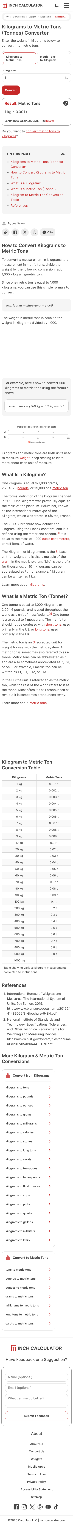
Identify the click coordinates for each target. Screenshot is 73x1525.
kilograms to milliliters (20, 1231)
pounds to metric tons (20, 1278)
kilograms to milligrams (21, 1123)
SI (57, 552)
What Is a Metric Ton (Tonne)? (33, 189)
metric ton (60, 488)
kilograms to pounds (19, 1096)
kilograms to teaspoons (21, 1168)
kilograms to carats (18, 1159)
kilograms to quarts (18, 1213)
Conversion (19, 16)
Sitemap (36, 1497)
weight (24, 458)
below (49, 120)
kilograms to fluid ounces (22, 1186)
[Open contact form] (65, 103)
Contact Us (36, 1451)
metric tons (38, 703)
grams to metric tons (19, 1296)
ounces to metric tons (20, 1287)
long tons (42, 629)
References (19, 205)
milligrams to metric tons (22, 1305)
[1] (58, 532)
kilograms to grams (18, 1114)
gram (6, 561)
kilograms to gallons (19, 1222)
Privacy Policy (36, 1481)
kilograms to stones (18, 1141)
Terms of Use (36, 1474)
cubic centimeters (55, 539)
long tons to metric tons (21, 1314)
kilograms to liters (17, 1240)
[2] (50, 613)
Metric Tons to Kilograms (48, 58)
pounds (23, 488)
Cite (50, 232)
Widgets (36, 1459)
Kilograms (45, 16)
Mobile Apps (36, 1466)
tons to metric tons (18, 1269)
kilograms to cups (17, 1195)
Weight (32, 16)
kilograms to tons (17, 1087)
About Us (36, 1444)
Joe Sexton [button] (19, 223)
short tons (53, 624)
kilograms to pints (17, 1204)
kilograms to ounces (19, 1105)
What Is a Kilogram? (26, 183)
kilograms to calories (19, 1132)
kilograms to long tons (20, 1150)
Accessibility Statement (37, 1489)
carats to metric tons (19, 1323)
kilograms (36, 584)
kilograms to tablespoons (22, 1177)
